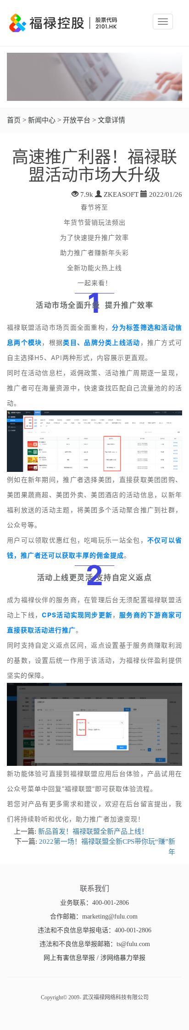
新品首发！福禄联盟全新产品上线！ (93, 831)
